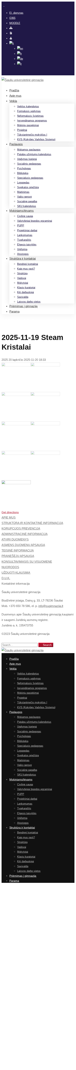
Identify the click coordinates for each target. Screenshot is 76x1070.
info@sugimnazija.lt (50, 606)
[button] (38, 512)
